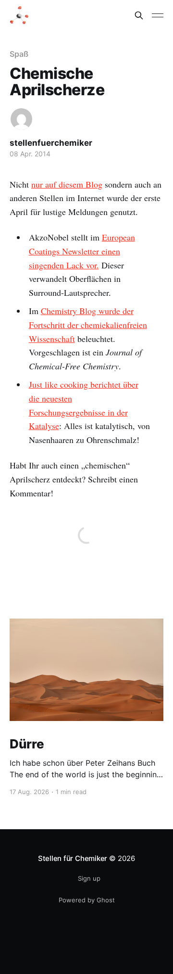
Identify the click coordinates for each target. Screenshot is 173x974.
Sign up (89, 878)
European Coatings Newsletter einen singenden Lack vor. (82, 251)
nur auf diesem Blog (66, 184)
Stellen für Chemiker (73, 858)
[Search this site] (139, 15)
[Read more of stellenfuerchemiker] (21, 119)
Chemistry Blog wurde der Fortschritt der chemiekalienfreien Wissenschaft (88, 324)
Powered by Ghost (87, 900)
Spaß (19, 54)
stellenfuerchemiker (51, 143)
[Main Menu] (157, 15)
